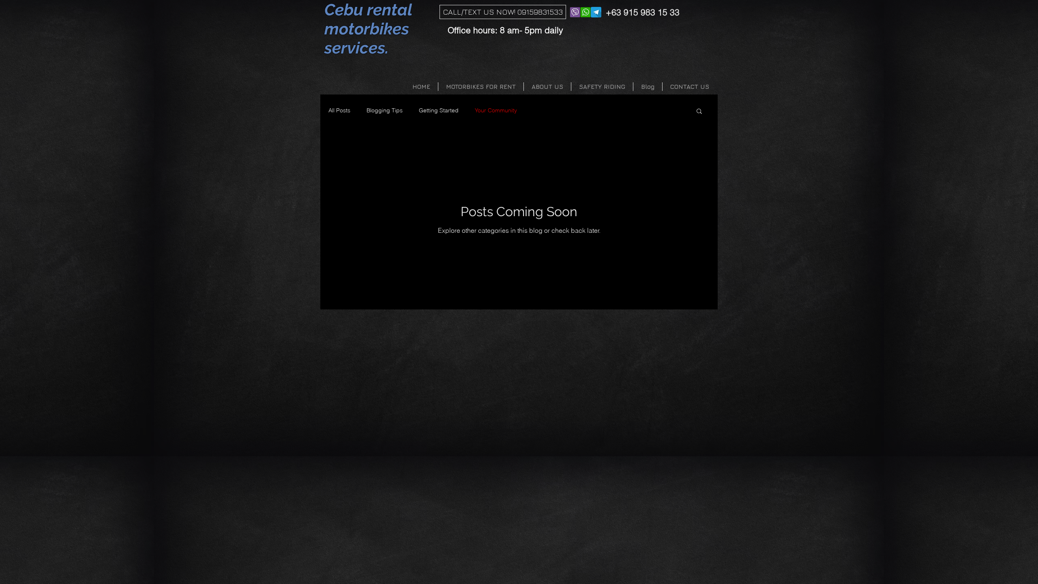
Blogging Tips (385, 110)
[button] (699, 111)
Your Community (496, 110)
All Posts (339, 110)
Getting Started (439, 110)
